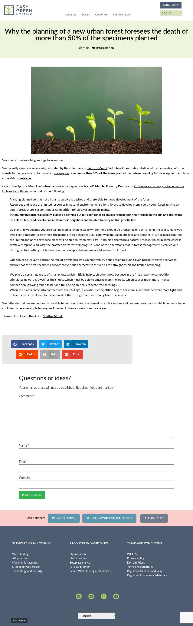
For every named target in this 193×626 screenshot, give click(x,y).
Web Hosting (20, 554)
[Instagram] (103, 596)
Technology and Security (27, 571)
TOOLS (86, 15)
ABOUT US (101, 15)
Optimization (78, 554)
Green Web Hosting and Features (90, 571)
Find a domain (78, 558)
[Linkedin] (91, 596)
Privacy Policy (136, 558)
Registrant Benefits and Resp (144, 571)
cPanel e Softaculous (25, 562)
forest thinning (77, 245)
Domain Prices (136, 562)
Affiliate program (80, 566)
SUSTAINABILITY (122, 15)
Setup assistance (80, 562)
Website (25, 477)
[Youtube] (116, 596)
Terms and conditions (140, 566)
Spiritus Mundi (97, 168)
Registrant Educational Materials (147, 575)
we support (61, 173)
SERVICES (71, 15)
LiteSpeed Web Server (26, 566)
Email (23, 461)
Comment (27, 396)
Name (24, 445)
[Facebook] (78, 596)
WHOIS (132, 554)
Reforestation (105, 47)
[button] (24, 344)
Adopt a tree (20, 558)
